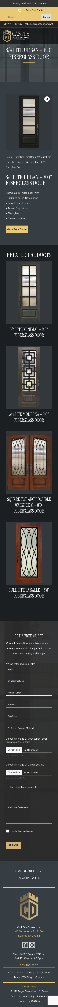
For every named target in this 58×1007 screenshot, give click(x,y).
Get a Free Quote (34, 10)
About (20, 972)
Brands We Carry (23, 977)
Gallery (30, 972)
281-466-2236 (15, 23)
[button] (47, 99)
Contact (39, 977)
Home (9, 157)
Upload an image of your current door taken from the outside (26, 740)
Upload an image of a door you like (25, 764)
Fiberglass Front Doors (25, 157)
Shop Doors (43, 972)
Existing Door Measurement (21, 787)
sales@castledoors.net (40, 23)
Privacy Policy (29, 986)
